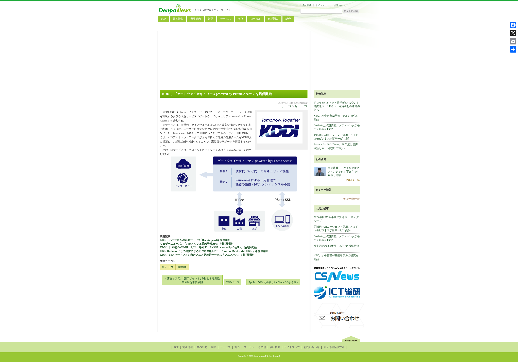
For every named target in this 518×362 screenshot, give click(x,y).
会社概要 (307, 5)
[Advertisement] (259, 59)
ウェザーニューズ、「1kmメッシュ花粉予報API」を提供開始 (196, 243)
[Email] (513, 41)
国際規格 (182, 267)
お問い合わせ (340, 5)
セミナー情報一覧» (351, 198)
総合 (288, 18)
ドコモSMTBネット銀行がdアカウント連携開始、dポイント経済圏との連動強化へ (337, 106)
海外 (240, 18)
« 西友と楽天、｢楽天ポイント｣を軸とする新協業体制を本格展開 (192, 280)
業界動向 (195, 18)
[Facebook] (513, 25)
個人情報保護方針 (333, 347)
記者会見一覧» (353, 180)
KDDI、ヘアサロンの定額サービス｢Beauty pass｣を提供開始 (195, 240)
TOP (163, 18)
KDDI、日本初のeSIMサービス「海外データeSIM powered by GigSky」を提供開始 (208, 247)
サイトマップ (322, 5)
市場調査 (273, 18)
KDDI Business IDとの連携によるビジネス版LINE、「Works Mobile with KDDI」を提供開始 (214, 251)
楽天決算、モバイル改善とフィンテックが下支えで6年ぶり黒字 (343, 171)
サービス (225, 18)
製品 (210, 18)
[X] (513, 33)
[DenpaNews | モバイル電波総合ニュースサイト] (175, 13)
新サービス (301, 106)
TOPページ (232, 282)
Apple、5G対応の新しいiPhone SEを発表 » (273, 282)
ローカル (255, 18)
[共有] (513, 49)
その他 (262, 347)
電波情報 (178, 18)
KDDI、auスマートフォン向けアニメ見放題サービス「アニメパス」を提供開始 (207, 254)
